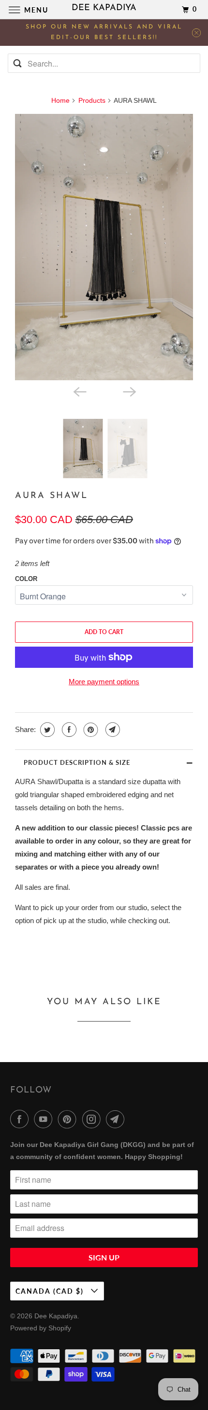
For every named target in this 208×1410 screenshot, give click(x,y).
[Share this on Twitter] (46, 729)
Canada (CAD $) (50, 1291)
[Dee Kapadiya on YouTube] (45, 1119)
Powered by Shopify (40, 1328)
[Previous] (78, 390)
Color (26, 578)
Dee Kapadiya (55, 1316)
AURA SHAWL (51, 496)
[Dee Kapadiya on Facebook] (21, 1119)
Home (60, 100)
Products (91, 100)
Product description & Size (77, 762)
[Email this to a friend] (111, 729)
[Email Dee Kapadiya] (117, 1119)
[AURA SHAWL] (104, 247)
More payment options (104, 681)
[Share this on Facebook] (67, 729)
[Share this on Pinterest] (89, 729)
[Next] (129, 390)
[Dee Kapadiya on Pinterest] (69, 1119)
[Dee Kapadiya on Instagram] (93, 1119)
